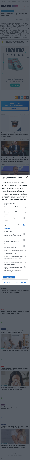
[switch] (24, 207)
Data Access (15, 282)
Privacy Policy (23, 282)
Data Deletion (7, 282)
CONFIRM (9, 277)
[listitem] (15, 204)
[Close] (27, 177)
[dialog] (15, 230)
